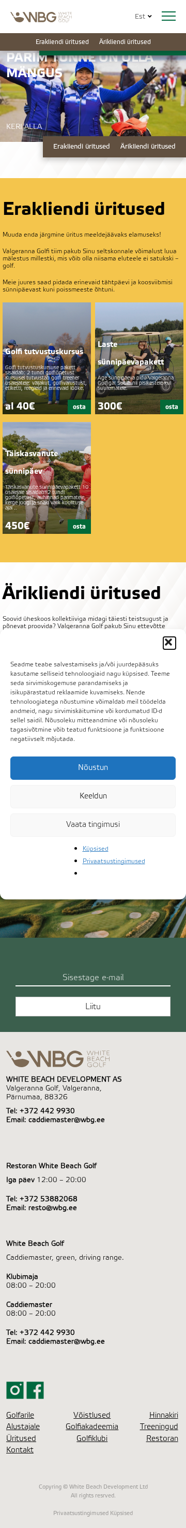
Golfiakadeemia (92, 1426)
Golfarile (20, 1415)
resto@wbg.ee (52, 1208)
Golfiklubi (91, 1438)
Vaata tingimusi (93, 824)
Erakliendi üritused (62, 42)
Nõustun (93, 767)
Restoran (162, 1438)
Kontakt (20, 1450)
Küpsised (96, 848)
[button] (169, 643)
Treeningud (159, 1426)
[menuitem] (140, 16)
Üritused (21, 1438)
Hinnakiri (163, 1415)
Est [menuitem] (140, 16)
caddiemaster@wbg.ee (66, 1120)
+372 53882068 (49, 1199)
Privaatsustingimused (114, 861)
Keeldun (93, 796)
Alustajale (23, 1426)
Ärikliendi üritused (125, 42)
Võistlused (92, 1415)
